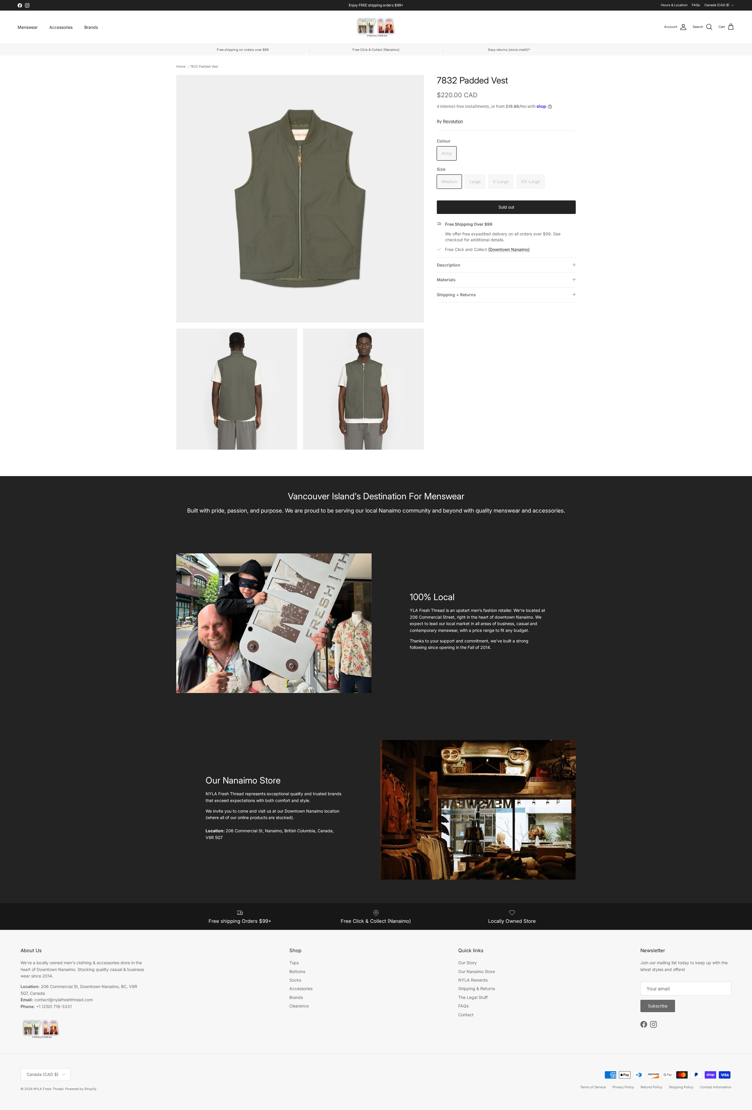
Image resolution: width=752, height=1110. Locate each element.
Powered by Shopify (80, 1089)
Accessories (61, 27)
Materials (446, 279)
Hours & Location (674, 5)
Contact (466, 1014)
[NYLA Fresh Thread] (376, 27)
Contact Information (715, 1087)
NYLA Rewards (473, 979)
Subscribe (657, 1005)
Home (180, 66)
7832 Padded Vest (204, 66)
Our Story (467, 962)
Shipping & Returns (476, 988)
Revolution (453, 120)
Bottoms (297, 971)
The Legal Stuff (473, 997)
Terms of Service (593, 1087)
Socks (295, 979)
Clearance (299, 1005)
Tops (294, 962)
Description (448, 264)
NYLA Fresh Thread (48, 1089)
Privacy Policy (623, 1087)
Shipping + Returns (456, 294)
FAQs (696, 5)
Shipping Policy (681, 1087)
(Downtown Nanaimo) (509, 249)
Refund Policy (651, 1087)
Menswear (28, 27)
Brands (91, 27)
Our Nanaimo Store (476, 971)
